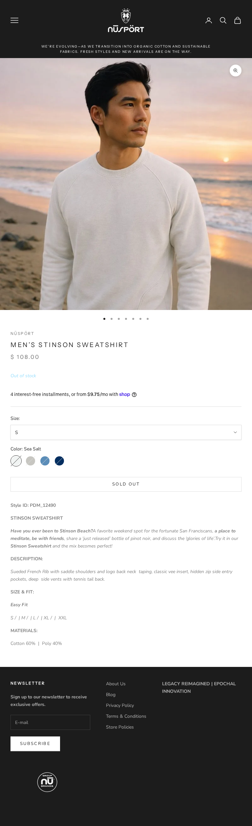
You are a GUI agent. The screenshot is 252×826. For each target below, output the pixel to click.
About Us (116, 684)
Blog (111, 695)
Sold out (126, 484)
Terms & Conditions (126, 716)
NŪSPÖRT (22, 333)
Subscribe (35, 744)
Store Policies (120, 727)
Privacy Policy (120, 705)
